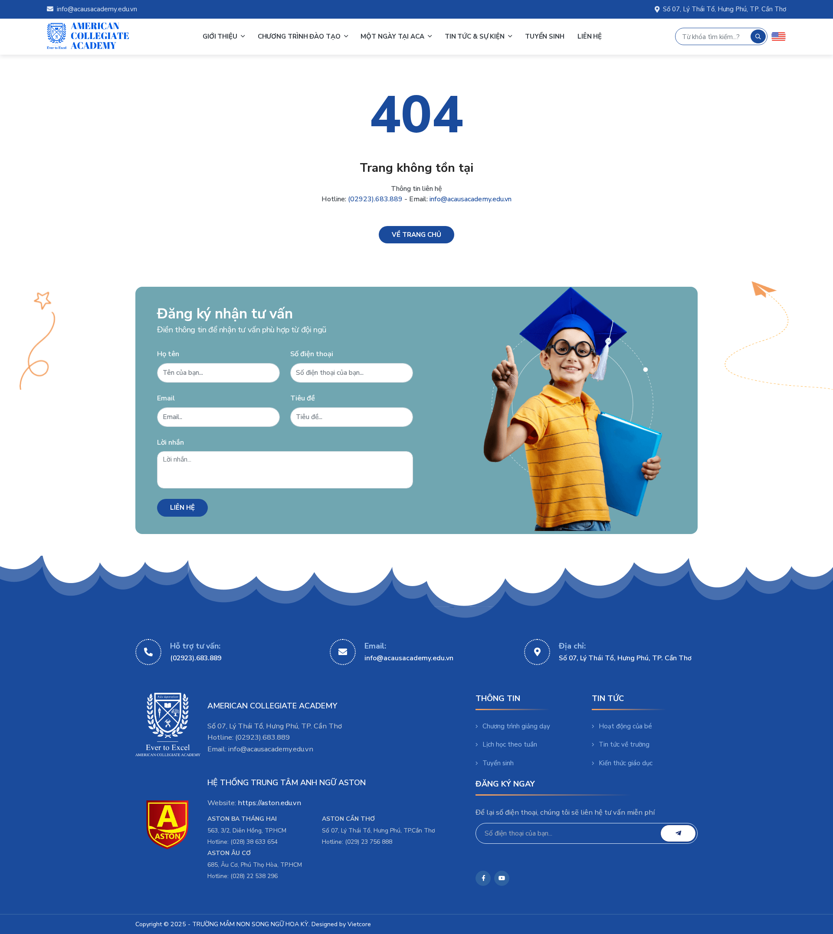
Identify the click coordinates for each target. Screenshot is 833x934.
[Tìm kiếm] (758, 36)
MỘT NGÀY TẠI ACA (393, 36)
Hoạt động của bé (625, 726)
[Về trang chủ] (416, 235)
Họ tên (168, 354)
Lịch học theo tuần (509, 744)
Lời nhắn (170, 442)
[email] (678, 833)
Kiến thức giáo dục (626, 763)
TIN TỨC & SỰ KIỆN (475, 36)
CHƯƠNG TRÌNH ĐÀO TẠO (300, 36)
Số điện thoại (311, 354)
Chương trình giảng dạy (516, 726)
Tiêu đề (302, 398)
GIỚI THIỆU (221, 36)
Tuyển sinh (498, 763)
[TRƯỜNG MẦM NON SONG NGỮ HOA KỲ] (88, 37)
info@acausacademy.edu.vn (97, 9)
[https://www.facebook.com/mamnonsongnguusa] (483, 878)
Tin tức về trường (624, 744)
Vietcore (359, 924)
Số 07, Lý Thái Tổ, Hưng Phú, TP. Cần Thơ (724, 9)
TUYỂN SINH (544, 36)
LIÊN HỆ (589, 36)
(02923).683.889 (375, 199)
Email (166, 398)
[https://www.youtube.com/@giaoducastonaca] (501, 878)
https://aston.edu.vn (269, 803)
